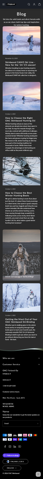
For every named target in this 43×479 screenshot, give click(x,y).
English (10, 468)
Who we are (9, 358)
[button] (3, 4)
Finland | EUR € (17, 461)
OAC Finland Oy (10, 370)
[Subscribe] (37, 423)
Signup (6, 411)
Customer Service (11, 364)
